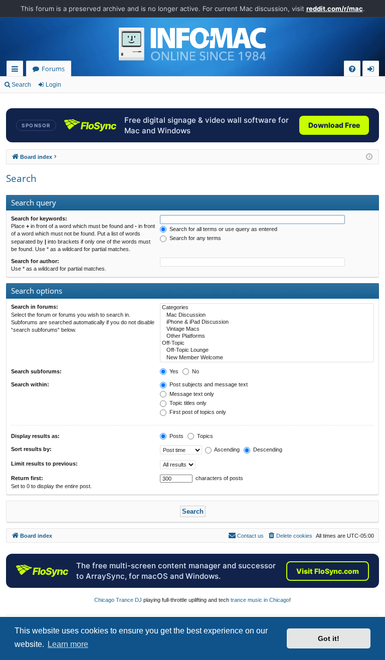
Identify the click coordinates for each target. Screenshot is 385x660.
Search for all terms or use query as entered (222, 229)
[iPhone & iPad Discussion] (267, 322)
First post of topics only (197, 412)
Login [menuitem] (372, 70)
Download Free (334, 125)
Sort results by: (31, 449)
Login (53, 84)
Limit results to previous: (44, 464)
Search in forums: (34, 307)
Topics (204, 436)
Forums (53, 68)
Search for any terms (194, 238)
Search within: (30, 384)
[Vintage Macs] (267, 329)
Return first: (27, 478)
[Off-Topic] (267, 343)
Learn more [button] (68, 644)
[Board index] (192, 44)
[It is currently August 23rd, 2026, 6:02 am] (369, 157)
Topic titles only (187, 403)
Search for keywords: (39, 218)
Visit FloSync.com (327, 571)
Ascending (226, 450)
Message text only (191, 394)
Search (21, 84)
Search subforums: (36, 371)
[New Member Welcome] (267, 357)
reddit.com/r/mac (334, 9)
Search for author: (35, 261)
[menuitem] (352, 69)
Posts (175, 436)
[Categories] (267, 307)
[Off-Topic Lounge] (267, 350)
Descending (267, 450)
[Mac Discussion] (267, 315)
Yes (173, 371)
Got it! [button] (328, 638)
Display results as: (35, 436)
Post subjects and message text (208, 384)
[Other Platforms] (267, 336)
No (194, 371)
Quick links (17, 70)
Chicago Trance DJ (118, 600)
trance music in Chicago (260, 600)
